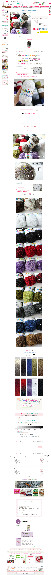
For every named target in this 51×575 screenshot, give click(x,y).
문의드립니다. (16, 457)
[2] (28, 476)
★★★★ (21, 448)
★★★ (18, 448)
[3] (29, 476)
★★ (16, 448)
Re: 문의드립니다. (18, 458)
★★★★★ (24, 448)
